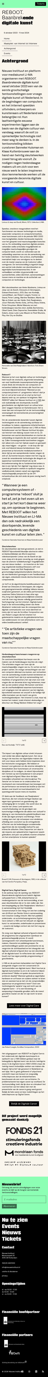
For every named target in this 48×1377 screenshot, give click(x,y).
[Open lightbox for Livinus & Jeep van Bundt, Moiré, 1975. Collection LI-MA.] (24, 203)
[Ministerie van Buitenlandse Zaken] (14, 1343)
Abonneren (9, 1206)
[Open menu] (3, 4)
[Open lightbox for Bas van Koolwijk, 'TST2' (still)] (24, 722)
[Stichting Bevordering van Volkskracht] (14, 1362)
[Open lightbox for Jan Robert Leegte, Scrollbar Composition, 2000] (24, 1029)
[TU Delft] (14, 1353)
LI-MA (38, 400)
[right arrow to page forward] (44, 741)
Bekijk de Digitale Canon (24, 1103)
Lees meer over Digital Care (24, 1005)
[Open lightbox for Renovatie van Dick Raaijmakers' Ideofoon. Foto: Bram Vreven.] (24, 342)
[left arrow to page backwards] (4, 741)
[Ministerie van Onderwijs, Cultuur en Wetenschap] (14, 1320)
